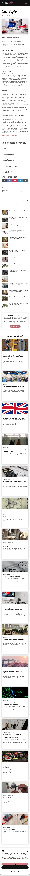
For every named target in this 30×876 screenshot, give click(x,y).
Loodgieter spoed (21, 191)
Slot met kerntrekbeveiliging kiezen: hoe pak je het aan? (18, 277)
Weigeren (15, 867)
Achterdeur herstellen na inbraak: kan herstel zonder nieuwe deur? (17, 238)
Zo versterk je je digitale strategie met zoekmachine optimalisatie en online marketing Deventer (13, 356)
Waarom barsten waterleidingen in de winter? (15, 147)
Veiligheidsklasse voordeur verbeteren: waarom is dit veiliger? (17, 224)
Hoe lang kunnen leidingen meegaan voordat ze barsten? (15, 159)
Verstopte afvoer (5, 193)
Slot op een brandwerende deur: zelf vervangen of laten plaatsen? (17, 211)
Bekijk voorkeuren (15, 871)
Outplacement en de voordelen (11, 576)
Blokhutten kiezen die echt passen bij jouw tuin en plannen (18, 297)
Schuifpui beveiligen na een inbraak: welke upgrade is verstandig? (18, 304)
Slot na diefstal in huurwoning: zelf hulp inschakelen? (17, 244)
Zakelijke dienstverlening (8, 15)
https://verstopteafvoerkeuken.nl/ (11, 135)
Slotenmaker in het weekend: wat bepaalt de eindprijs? (18, 218)
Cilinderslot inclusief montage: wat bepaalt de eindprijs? (16, 231)
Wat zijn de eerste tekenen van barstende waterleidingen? (15, 165)
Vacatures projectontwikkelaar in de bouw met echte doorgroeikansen (18, 291)
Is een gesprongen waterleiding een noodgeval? (15, 171)
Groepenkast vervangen (9, 829)
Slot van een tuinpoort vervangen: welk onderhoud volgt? (17, 271)
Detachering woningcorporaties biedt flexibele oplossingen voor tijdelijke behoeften (13, 609)
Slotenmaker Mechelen (9, 797)
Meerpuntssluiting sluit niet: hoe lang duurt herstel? (17, 264)
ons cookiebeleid (24, 859)
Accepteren (15, 864)
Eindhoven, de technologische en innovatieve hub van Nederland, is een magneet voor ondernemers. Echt (13, 736)
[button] (28, 851)
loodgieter (15, 191)
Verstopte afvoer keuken (12, 42)
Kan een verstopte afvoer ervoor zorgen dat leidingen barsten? (15, 153)
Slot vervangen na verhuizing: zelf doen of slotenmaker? (18, 258)
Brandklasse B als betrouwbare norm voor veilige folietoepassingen (18, 284)
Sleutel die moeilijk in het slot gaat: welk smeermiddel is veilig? (18, 251)
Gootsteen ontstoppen (7, 191)
